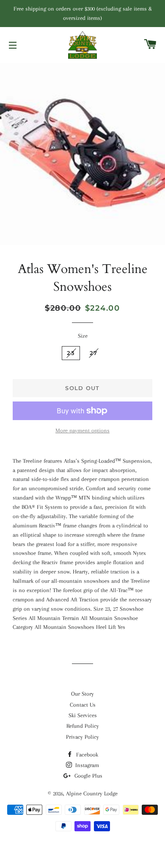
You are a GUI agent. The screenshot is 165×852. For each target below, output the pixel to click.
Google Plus (87, 776)
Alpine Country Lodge (92, 793)
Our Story (82, 694)
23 (71, 353)
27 (94, 353)
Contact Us (83, 705)
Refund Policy (82, 726)
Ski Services (83, 715)
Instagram (86, 765)
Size (83, 336)
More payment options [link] (82, 430)
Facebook (86, 754)
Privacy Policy (82, 737)
